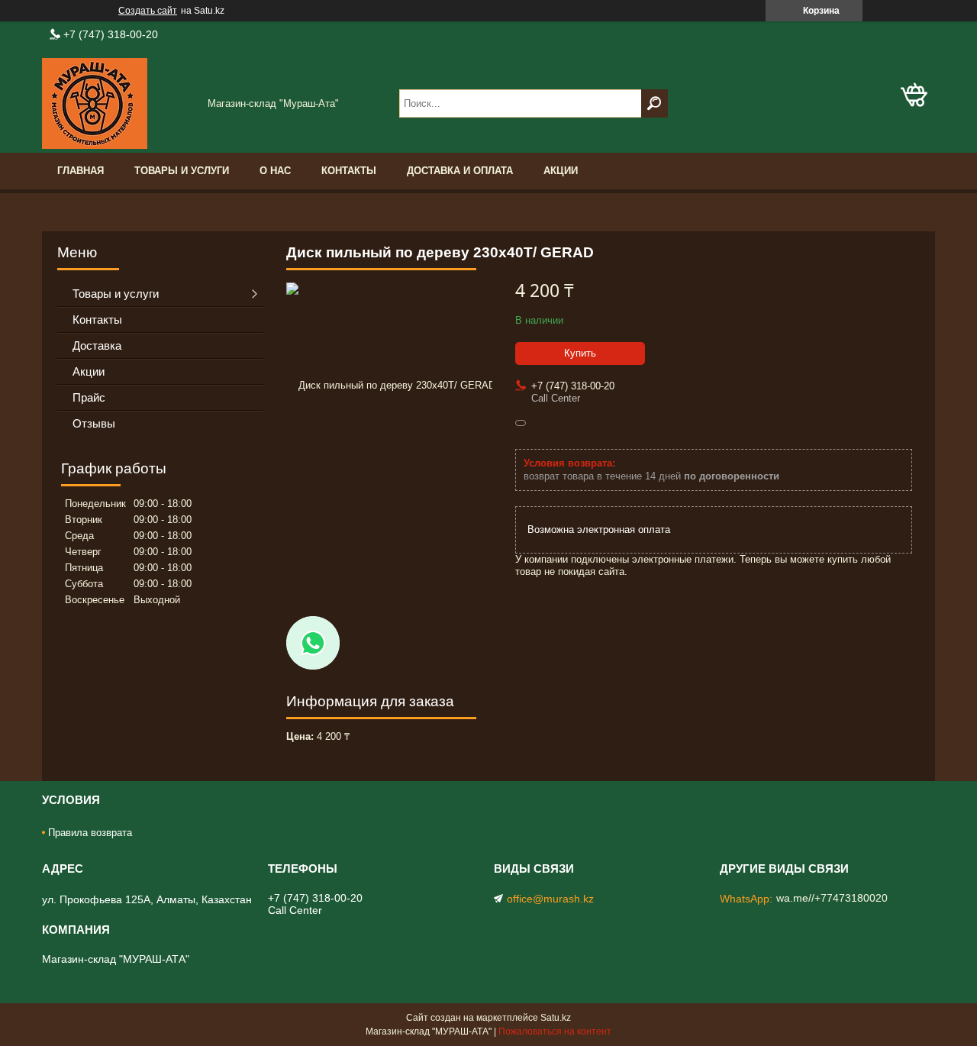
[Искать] (654, 103)
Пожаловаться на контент (554, 1031)
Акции (560, 170)
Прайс (89, 397)
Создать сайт (147, 10)
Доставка (97, 345)
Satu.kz (555, 1017)
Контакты (348, 170)
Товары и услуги (181, 170)
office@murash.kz (550, 899)
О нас (275, 170)
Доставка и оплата (460, 170)
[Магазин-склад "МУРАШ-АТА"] (118, 103)
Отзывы (94, 423)
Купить (580, 353)
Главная (80, 170)
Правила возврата (90, 832)
